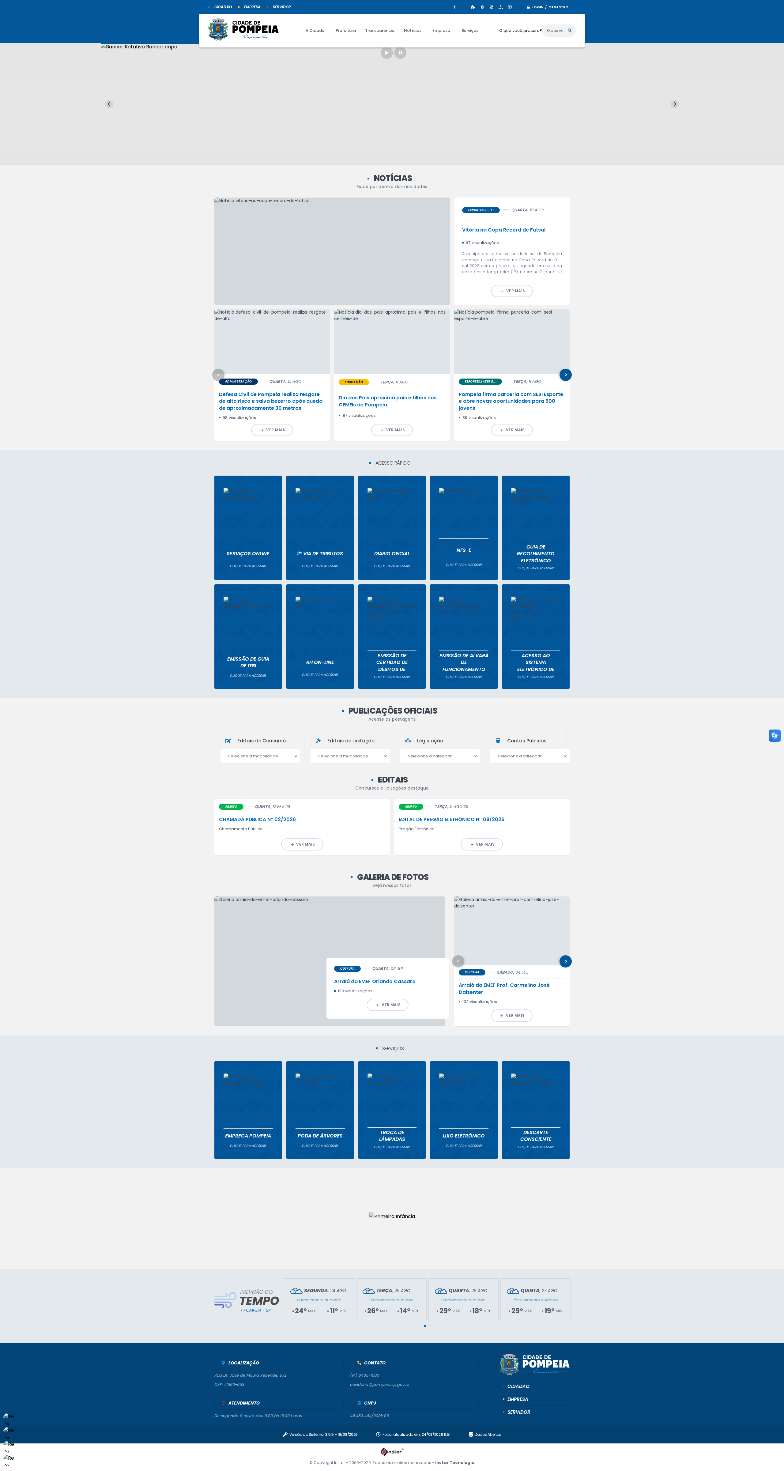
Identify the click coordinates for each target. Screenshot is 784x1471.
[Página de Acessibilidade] (509, 7)
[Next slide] (675, 104)
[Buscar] (570, 31)
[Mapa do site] (500, 7)
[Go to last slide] (109, 104)
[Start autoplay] (387, 53)
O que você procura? (520, 30)
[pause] (400, 53)
